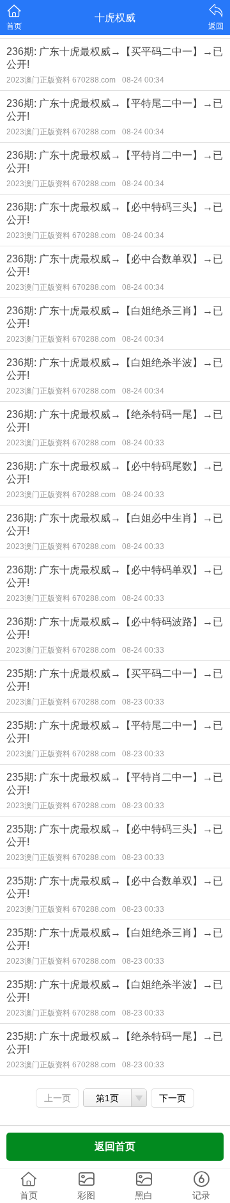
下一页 (172, 1098)
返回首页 (115, 1146)
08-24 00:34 (143, 80)
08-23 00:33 (143, 701)
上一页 (57, 1098)
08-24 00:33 (143, 442)
